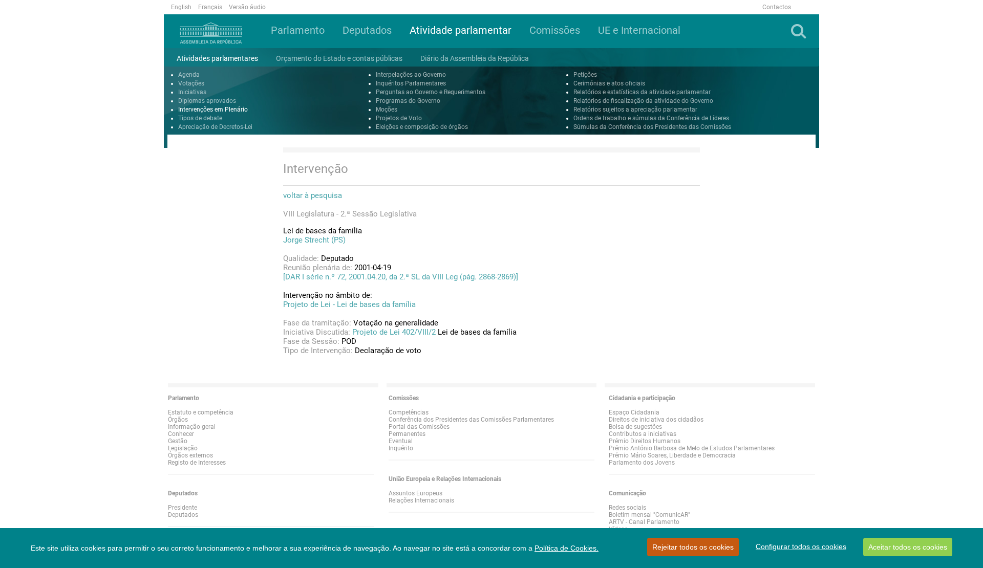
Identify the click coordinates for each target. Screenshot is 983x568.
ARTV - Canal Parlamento (644, 522)
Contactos (776, 7)
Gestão (177, 441)
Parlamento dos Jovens (642, 462)
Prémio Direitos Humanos (644, 441)
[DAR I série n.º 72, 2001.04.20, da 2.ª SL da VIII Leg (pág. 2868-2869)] (400, 276)
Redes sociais (627, 507)
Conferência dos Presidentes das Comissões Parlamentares (471, 419)
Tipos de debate (200, 118)
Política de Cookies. (567, 548)
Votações (191, 83)
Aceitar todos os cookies (907, 547)
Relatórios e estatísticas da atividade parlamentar (642, 92)
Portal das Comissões (419, 426)
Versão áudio (247, 7)
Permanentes (407, 434)
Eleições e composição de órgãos (422, 126)
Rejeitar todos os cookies (693, 547)
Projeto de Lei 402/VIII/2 (394, 332)
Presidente (182, 507)
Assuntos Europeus (415, 493)
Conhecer (181, 434)
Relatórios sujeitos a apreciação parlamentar (635, 109)
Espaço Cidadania (634, 412)
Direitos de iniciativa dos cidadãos (656, 419)
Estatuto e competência (200, 412)
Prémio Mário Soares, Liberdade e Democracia (672, 455)
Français (210, 7)
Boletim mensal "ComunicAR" (649, 514)
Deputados (183, 514)
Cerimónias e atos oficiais (609, 83)
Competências (409, 412)
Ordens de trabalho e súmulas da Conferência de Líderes (651, 118)
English (181, 7)
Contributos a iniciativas (642, 434)
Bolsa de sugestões (635, 426)
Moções (386, 109)
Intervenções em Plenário (213, 109)
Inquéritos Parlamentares (411, 83)
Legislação (183, 448)
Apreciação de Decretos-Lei (215, 126)
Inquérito (401, 448)
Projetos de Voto (399, 118)
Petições (585, 74)
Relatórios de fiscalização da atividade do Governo (643, 100)
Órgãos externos (190, 455)
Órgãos (178, 419)
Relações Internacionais (421, 500)
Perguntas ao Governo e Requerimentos (430, 92)
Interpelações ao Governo (411, 74)
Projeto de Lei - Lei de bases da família (349, 304)
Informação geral (192, 426)
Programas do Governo (408, 100)
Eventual (401, 441)
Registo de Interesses (197, 462)
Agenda (189, 74)
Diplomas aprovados (207, 100)
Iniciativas (192, 92)
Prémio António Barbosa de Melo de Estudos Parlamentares (692, 448)
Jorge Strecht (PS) (314, 240)
